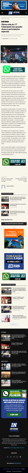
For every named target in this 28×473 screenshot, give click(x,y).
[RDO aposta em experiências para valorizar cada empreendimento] (5, 375)
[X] (9, 42)
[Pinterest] (12, 42)
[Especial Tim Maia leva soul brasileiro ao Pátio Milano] (5, 206)
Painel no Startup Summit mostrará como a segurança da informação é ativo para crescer (19, 316)
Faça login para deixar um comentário (14, 223)
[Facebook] (6, 42)
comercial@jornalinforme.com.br (17, 447)
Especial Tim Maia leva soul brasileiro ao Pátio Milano (18, 298)
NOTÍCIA (6, 21)
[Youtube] (20, 457)
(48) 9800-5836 (18, 463)
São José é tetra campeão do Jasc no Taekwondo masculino (7, 180)
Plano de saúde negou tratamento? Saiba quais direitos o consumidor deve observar (18, 381)
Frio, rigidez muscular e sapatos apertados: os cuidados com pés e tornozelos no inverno (18, 365)
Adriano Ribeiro (5, 38)
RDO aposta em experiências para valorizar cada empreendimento (18, 373)
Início (2, 17)
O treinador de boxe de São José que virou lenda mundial (21, 180)
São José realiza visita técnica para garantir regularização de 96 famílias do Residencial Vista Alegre (18, 198)
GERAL (5, 17)
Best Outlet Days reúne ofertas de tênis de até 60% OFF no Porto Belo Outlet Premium (17, 212)
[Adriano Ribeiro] (3, 187)
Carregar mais (13, 324)
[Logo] (14, 13)
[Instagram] (11, 457)
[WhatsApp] (15, 42)
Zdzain (23, 468)
